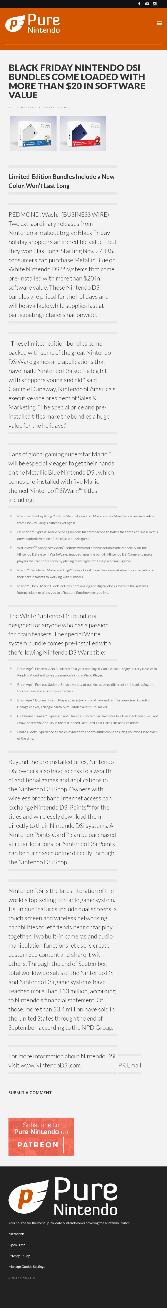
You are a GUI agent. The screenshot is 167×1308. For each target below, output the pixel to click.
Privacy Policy (19, 1256)
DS (66, 107)
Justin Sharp (23, 107)
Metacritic (16, 1234)
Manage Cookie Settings (26, 1266)
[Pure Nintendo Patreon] (41, 1136)
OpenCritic (16, 1245)
